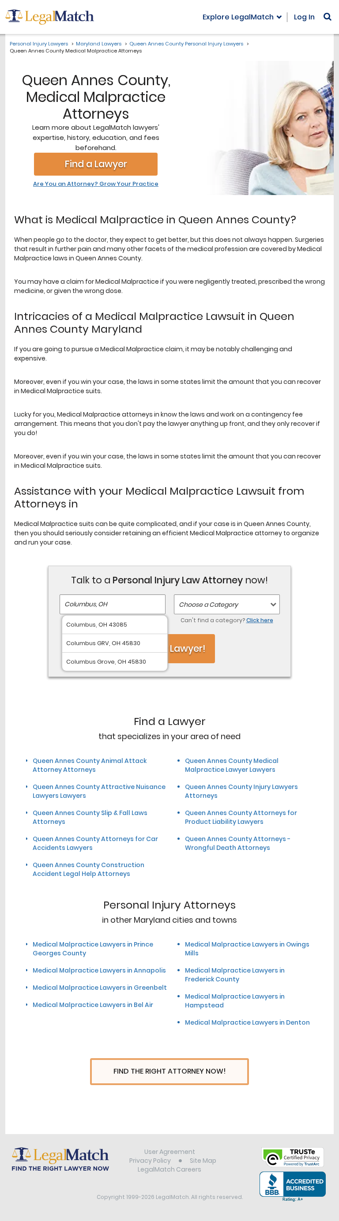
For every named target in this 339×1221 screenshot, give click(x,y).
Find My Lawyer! (169, 648)
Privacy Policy (150, 1160)
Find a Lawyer (96, 164)
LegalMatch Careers (169, 1169)
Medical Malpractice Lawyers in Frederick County (235, 975)
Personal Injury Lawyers (39, 43)
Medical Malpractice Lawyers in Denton (247, 1022)
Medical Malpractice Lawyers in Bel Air (93, 1004)
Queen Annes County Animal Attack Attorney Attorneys (90, 765)
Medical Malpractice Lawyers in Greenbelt (100, 987)
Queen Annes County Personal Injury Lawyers (186, 43)
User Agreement (169, 1151)
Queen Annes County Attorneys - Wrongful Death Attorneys (237, 843)
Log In (304, 17)
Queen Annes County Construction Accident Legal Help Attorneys (88, 869)
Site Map (203, 1160)
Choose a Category (208, 604)
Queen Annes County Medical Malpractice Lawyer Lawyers (232, 765)
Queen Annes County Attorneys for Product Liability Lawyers (241, 817)
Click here (259, 620)
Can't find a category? (227, 620)
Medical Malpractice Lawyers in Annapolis (99, 970)
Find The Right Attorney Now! (169, 1071)
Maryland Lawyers (98, 43)
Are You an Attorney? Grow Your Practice (95, 184)
